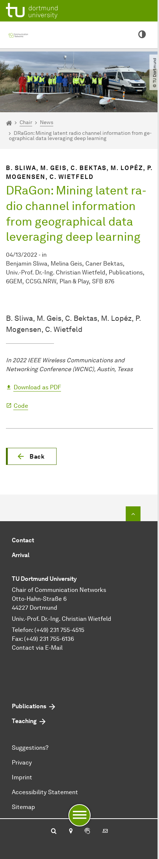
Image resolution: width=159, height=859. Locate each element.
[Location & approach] (70, 831)
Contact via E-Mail (37, 647)
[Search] (53, 831)
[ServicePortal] (87, 831)
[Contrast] (142, 35)
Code (21, 405)
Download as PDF (37, 387)
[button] (31, 456)
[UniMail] (105, 831)
